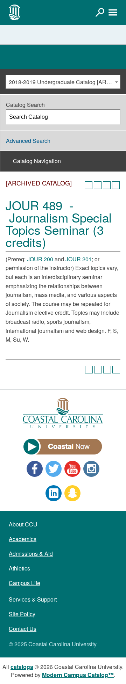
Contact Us (22, 629)
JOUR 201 (78, 259)
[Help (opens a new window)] (116, 185)
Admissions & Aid (31, 554)
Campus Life (24, 583)
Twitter (54, 469)
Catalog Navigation (37, 161)
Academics (22, 539)
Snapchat (72, 493)
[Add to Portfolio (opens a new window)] (88, 185)
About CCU (23, 524)
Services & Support (33, 599)
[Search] (113, 117)
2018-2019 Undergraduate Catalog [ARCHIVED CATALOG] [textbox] (64, 82)
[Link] (100, 12)
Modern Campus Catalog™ (78, 675)
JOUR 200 (40, 259)
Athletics (19, 568)
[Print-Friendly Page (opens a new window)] (107, 185)
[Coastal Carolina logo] (15, 12)
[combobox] (63, 82)
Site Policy (22, 614)
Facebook (35, 469)
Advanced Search (28, 141)
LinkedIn (54, 493)
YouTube (72, 469)
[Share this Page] (98, 185)
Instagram (91, 469)
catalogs (21, 667)
